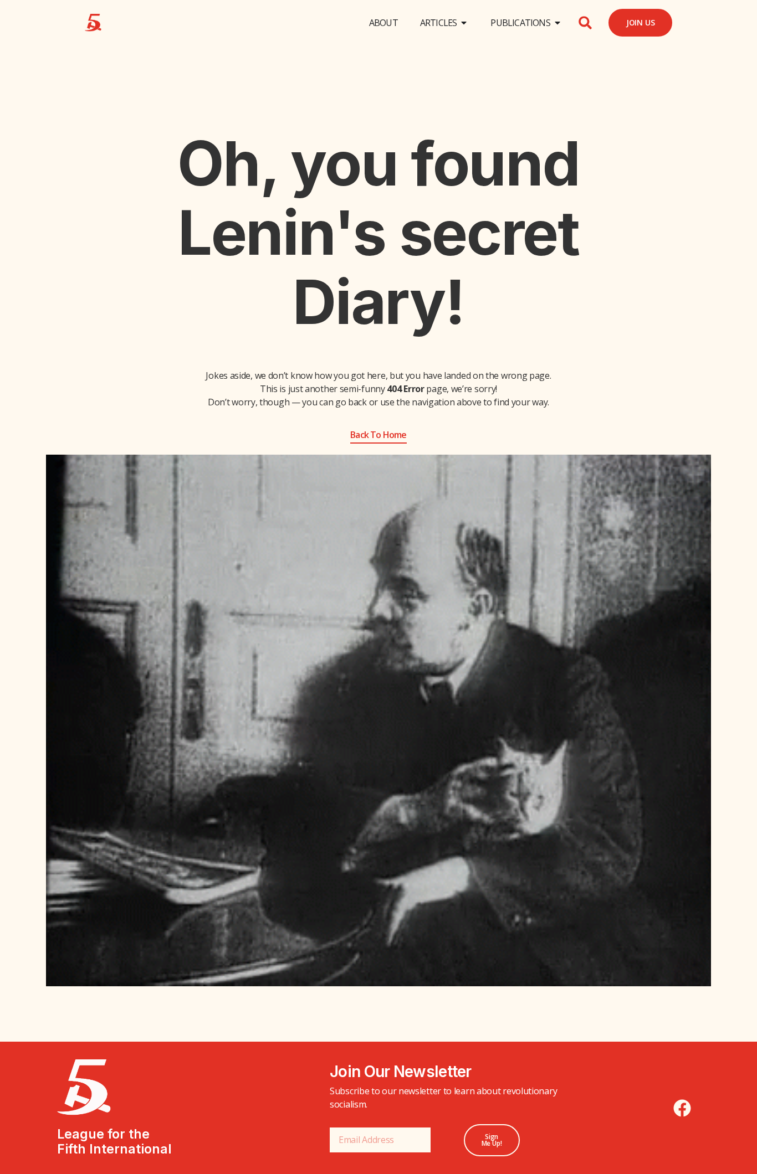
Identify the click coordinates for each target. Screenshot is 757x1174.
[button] (585, 23)
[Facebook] (682, 1108)
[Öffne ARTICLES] (463, 22)
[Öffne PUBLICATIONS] (557, 22)
